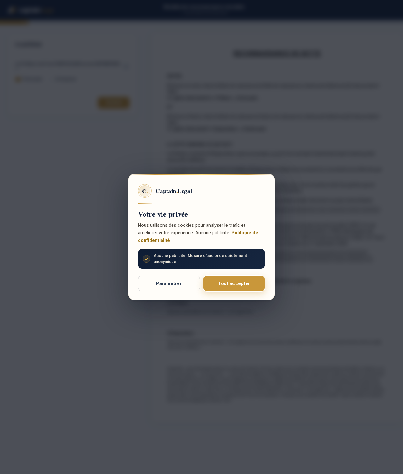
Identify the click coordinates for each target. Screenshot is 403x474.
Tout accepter (234, 283)
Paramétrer (169, 283)
